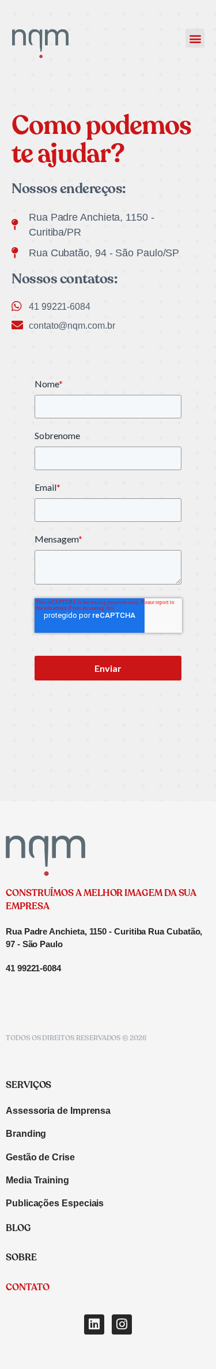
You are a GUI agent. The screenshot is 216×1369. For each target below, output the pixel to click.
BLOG (18, 1228)
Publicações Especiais (55, 1203)
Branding (26, 1134)
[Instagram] (122, 1324)
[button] (194, 38)
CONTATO (27, 1288)
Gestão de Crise (40, 1157)
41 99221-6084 (33, 968)
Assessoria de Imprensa (58, 1111)
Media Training (37, 1180)
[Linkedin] (94, 1324)
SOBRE (21, 1258)
